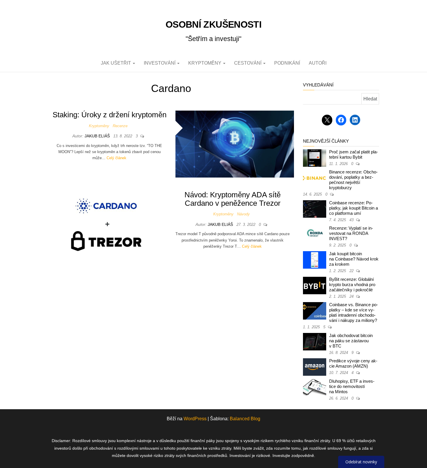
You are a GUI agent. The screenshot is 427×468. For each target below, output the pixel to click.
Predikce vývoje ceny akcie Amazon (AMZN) (353, 363)
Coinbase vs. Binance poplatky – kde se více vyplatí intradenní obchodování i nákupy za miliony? (353, 312)
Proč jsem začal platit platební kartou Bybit (353, 154)
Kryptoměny (205, 63)
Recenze (120, 126)
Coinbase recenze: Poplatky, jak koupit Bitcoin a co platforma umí (353, 208)
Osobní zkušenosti (213, 24)
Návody (243, 214)
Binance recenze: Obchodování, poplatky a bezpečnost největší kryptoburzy (353, 179)
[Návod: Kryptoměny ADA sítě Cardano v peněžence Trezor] (107, 223)
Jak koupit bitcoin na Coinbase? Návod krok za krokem (353, 259)
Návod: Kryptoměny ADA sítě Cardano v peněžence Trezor (232, 199)
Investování (160, 63)
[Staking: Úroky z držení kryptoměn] (234, 143)
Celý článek (116, 158)
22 (352, 271)
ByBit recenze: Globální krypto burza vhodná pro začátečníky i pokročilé (352, 284)
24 (352, 296)
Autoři (317, 63)
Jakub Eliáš (98, 136)
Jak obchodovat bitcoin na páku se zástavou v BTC (351, 340)
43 (352, 220)
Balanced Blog (245, 418)
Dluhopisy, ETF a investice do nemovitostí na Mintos (351, 386)
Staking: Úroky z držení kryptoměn (109, 114)
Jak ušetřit (116, 63)
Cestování (248, 63)
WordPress (195, 418)
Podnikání (287, 63)
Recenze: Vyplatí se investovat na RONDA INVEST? (351, 233)
